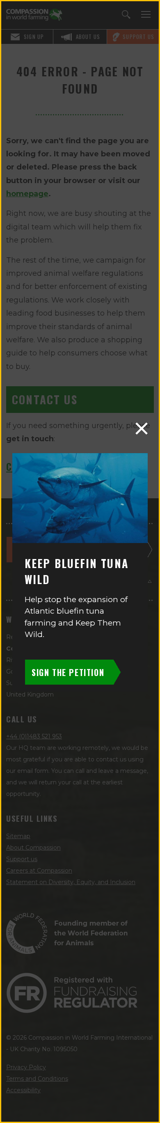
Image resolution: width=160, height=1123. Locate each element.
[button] (141, 428)
